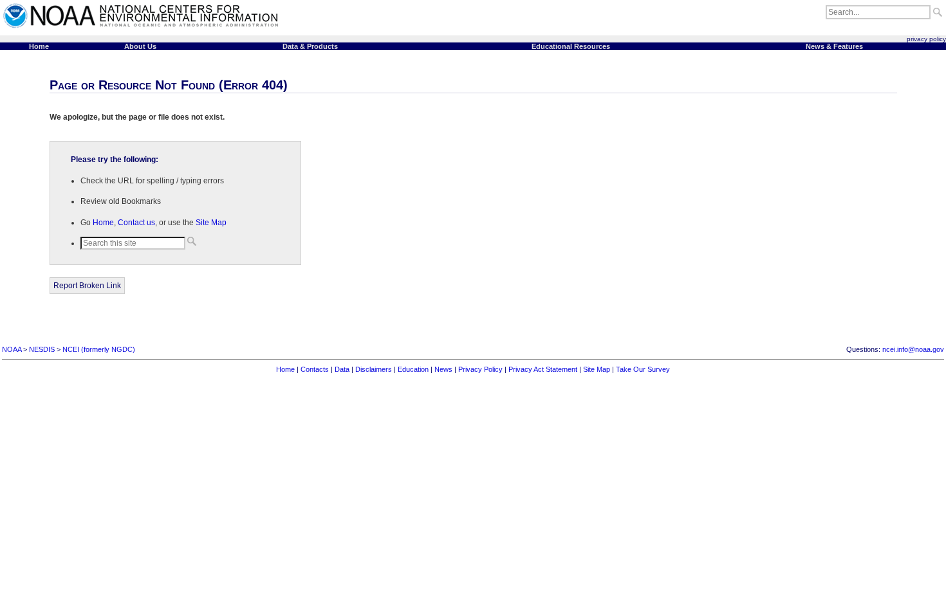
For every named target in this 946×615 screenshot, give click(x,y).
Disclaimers (373, 369)
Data (342, 369)
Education (413, 369)
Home (103, 222)
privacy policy (926, 38)
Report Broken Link (87, 285)
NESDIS (42, 349)
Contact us (136, 222)
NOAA (11, 349)
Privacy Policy (480, 369)
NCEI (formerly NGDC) (98, 349)
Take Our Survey (643, 369)
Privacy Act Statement (542, 369)
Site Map (211, 222)
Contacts (315, 369)
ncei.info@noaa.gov (913, 349)
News (443, 369)
